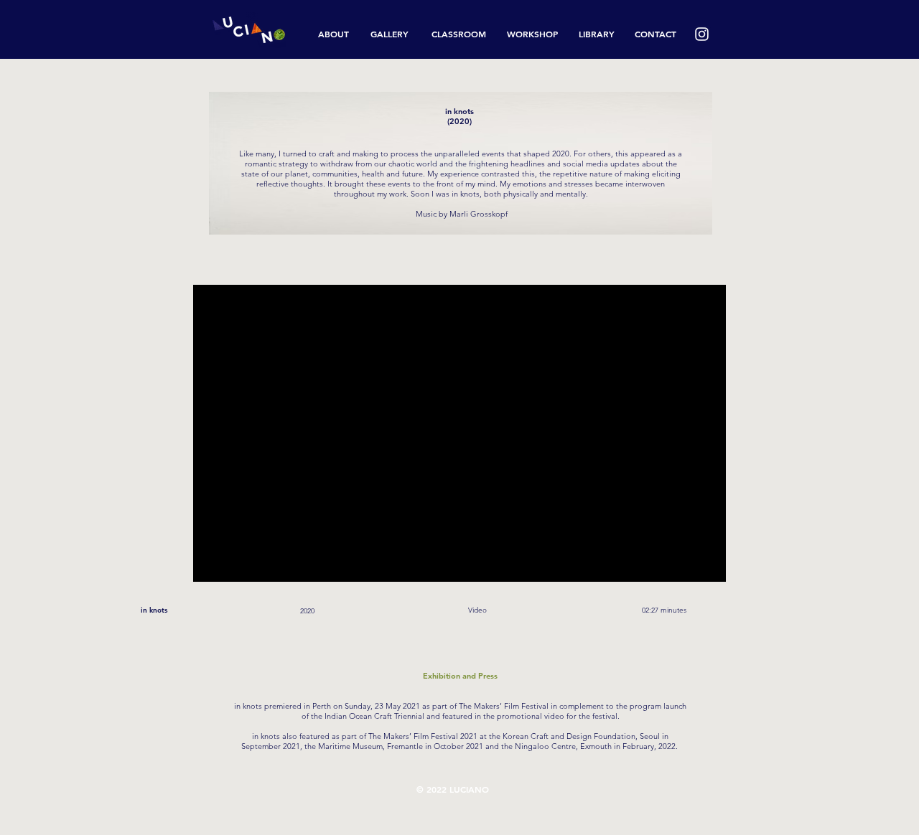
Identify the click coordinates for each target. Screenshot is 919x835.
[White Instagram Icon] (702, 34)
